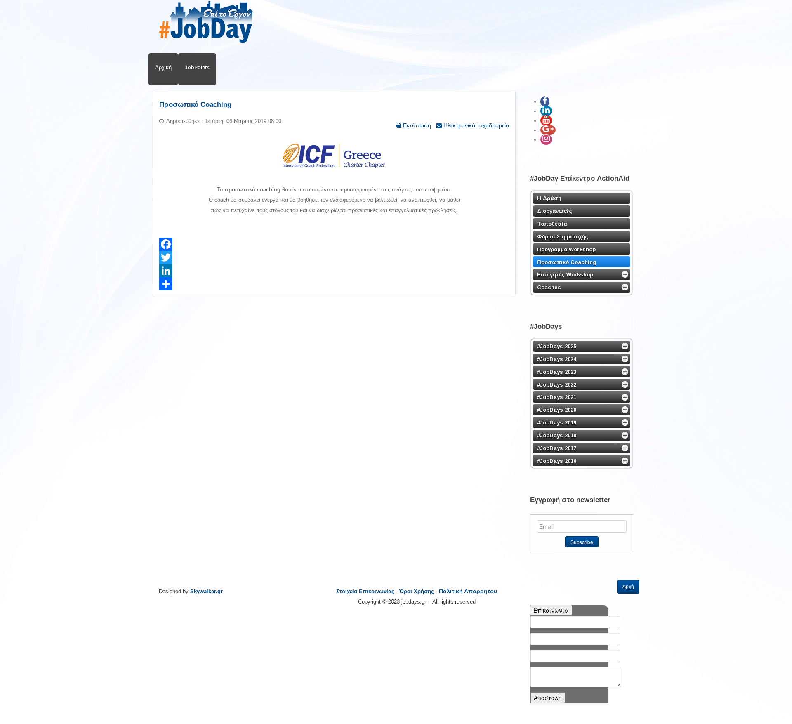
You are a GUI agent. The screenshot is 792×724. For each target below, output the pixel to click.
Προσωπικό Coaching (195, 104)
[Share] (334, 283)
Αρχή (628, 587)
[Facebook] (334, 244)
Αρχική (163, 67)
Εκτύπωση (416, 125)
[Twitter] (334, 257)
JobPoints (197, 67)
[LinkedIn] (334, 270)
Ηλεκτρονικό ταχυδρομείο (475, 125)
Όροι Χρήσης (416, 591)
